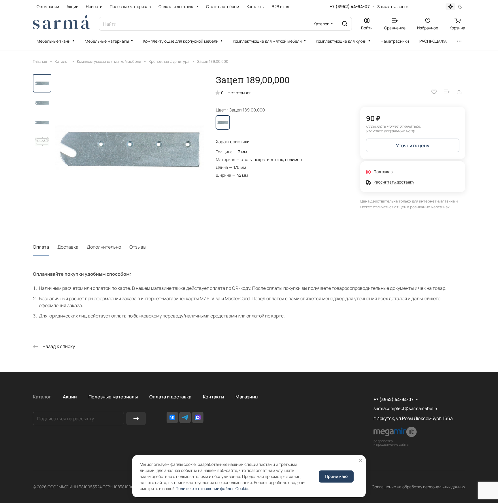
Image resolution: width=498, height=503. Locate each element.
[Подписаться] (136, 418)
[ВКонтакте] (172, 417)
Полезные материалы (113, 397)
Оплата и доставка (170, 397)
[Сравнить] (447, 92)
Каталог (42, 397)
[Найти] (344, 24)
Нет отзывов (240, 92)
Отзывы (137, 247)
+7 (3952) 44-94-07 (350, 6)
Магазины (246, 397)
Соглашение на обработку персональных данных (418, 486)
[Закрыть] (360, 460)
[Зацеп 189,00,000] (129, 148)
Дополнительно (104, 247)
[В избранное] (434, 92)
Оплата (41, 247)
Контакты (213, 397)
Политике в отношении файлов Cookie (212, 488)
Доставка (67, 247)
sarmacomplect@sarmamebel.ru (406, 408)
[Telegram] (185, 417)
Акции (70, 397)
